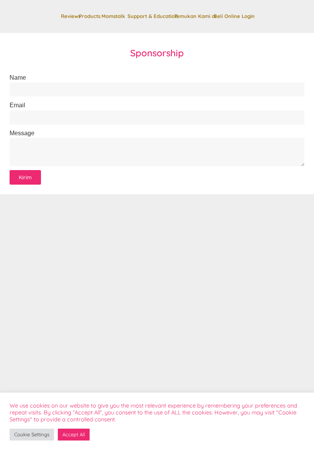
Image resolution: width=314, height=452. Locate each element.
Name (18, 77)
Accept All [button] (73, 434)
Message (22, 133)
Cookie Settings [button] (31, 434)
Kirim (25, 177)
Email (17, 105)
